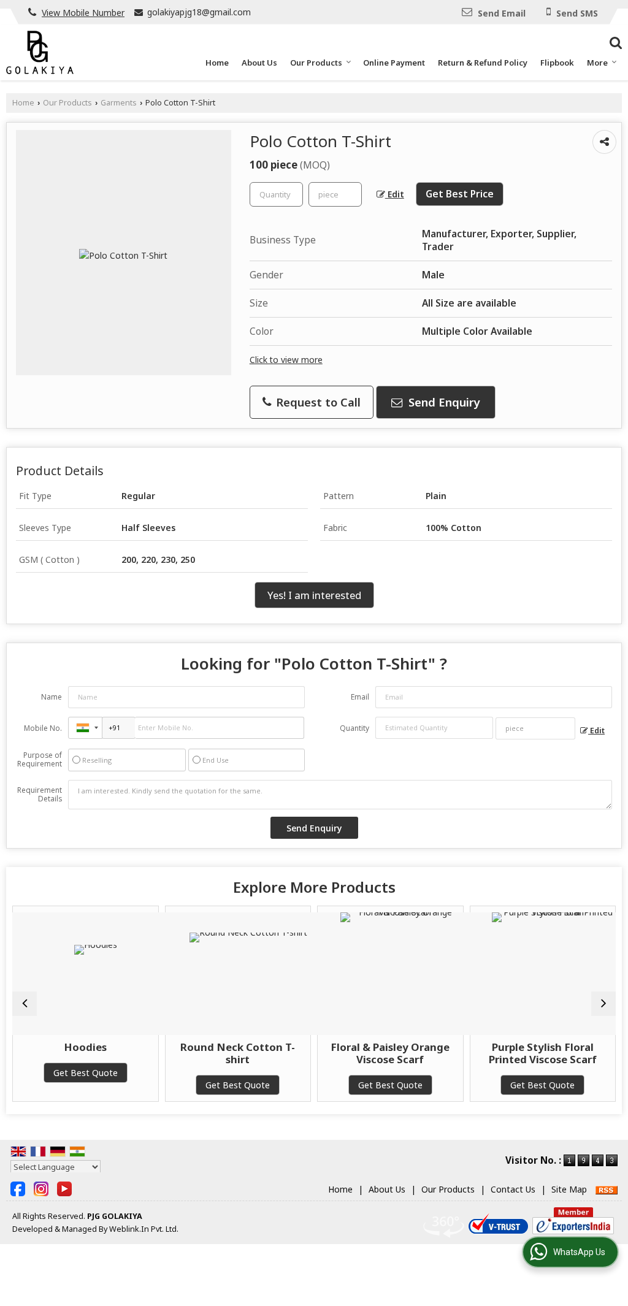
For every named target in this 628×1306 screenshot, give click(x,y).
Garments (119, 102)
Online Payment (394, 62)
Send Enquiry (442, 402)
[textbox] (335, 194)
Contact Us (513, 1189)
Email (360, 697)
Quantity (354, 728)
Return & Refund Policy (482, 62)
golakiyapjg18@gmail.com (199, 12)
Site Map (569, 1189)
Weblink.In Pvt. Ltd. (143, 1229)
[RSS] (606, 1189)
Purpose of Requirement (39, 759)
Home (217, 62)
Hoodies (40, 1047)
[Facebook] (17, 1188)
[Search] (614, 41)
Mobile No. (43, 728)
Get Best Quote (193, 1085)
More (597, 62)
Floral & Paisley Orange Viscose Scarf (345, 1053)
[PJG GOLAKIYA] (40, 52)
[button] (83, 12)
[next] (603, 1003)
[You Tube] (64, 1188)
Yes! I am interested (314, 595)
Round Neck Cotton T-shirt (193, 1053)
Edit (394, 194)
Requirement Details (39, 794)
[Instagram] (41, 1188)
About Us (259, 62)
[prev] (24, 1003)
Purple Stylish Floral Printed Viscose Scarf (497, 1053)
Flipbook (557, 62)
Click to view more (286, 359)
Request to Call (317, 402)
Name (51, 697)
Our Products (316, 62)
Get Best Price (460, 194)
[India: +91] (85, 728)
